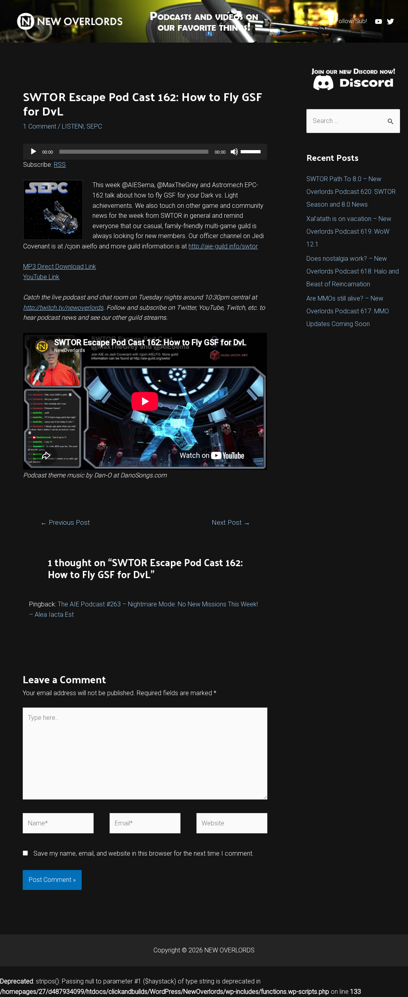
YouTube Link (41, 277)
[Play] (33, 152)
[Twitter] (390, 21)
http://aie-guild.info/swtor (223, 246)
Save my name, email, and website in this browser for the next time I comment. (143, 853)
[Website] (231, 825)
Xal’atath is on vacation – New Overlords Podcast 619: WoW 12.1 (348, 231)
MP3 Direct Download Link (59, 266)
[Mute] (234, 152)
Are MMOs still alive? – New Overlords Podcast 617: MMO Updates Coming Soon (347, 311)
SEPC (94, 126)
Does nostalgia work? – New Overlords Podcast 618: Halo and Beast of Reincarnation (352, 271)
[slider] (252, 151)
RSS (60, 164)
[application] (145, 152)
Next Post (231, 522)
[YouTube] (378, 21)
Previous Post (65, 522)
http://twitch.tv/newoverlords (63, 307)
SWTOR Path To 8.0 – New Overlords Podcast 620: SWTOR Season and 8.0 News (351, 191)
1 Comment (39, 126)
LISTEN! (73, 126)
